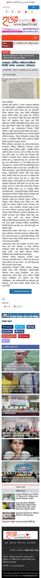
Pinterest (24, 336)
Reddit (20, 331)
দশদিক (7, 56)
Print (7, 341)
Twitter (21, 327)
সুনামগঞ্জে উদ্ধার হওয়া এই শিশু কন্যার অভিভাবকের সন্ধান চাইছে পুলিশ (18, 456)
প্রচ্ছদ (7, 52)
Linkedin (8, 331)
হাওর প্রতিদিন (21, 58)
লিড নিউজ (13, 58)
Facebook (8, 327)
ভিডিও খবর (21, 543)
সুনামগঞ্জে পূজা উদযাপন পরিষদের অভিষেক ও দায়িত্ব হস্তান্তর (20, 412)
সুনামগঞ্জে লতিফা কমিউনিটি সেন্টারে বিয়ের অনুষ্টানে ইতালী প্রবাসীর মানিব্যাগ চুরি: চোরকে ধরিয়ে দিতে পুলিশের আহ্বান (20, 389)
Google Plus (10, 336)
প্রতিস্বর (12, 56)
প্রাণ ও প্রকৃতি (19, 56)
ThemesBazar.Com (29, 576)
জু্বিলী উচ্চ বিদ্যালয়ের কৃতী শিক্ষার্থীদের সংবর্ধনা (18, 479)
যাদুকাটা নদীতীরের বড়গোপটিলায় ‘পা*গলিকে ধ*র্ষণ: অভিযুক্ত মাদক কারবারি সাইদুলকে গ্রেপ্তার (19, 367)
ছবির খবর (13, 543)
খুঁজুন (33, 7)
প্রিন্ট (3, 299)
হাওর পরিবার (31, 543)
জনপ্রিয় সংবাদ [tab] (20, 491)
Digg (32, 327)
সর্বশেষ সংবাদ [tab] (20, 487)
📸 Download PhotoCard (21, 291)
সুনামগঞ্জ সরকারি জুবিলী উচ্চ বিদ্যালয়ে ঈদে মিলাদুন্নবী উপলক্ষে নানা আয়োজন (20, 434)
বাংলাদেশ (27, 56)
